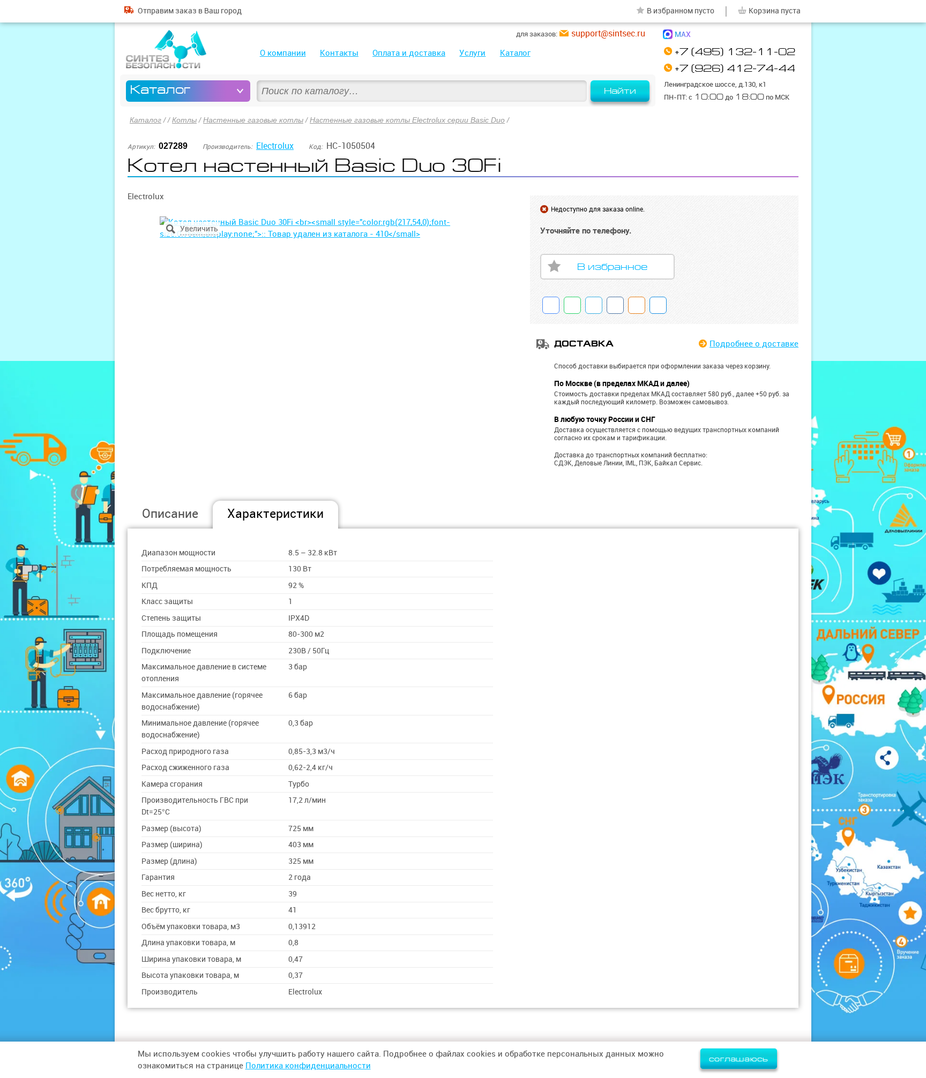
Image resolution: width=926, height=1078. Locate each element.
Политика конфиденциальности (308, 1065)
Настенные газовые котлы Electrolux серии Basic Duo (407, 120)
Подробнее (754, 343)
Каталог (515, 53)
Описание (170, 513)
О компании (283, 53)
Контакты (339, 53)
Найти (620, 91)
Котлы (184, 120)
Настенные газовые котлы (253, 120)
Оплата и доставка (408, 53)
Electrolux (275, 145)
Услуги (472, 53)
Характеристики (275, 513)
